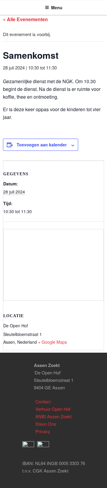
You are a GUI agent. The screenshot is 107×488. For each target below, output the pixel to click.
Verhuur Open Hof (52, 409)
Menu (56, 7)
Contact (43, 401)
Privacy (42, 431)
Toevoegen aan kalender (42, 145)
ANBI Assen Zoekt (53, 416)
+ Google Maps (52, 342)
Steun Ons (45, 424)
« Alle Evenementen (25, 19)
